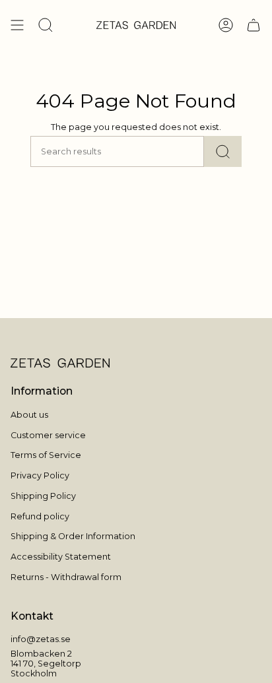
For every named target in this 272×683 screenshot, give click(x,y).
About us (29, 415)
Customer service (48, 435)
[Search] (223, 151)
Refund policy (40, 516)
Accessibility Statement (61, 557)
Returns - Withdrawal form (66, 577)
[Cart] (253, 25)
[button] (45, 25)
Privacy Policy (40, 475)
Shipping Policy (43, 496)
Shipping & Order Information (73, 536)
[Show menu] (17, 25)
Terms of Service (46, 455)
